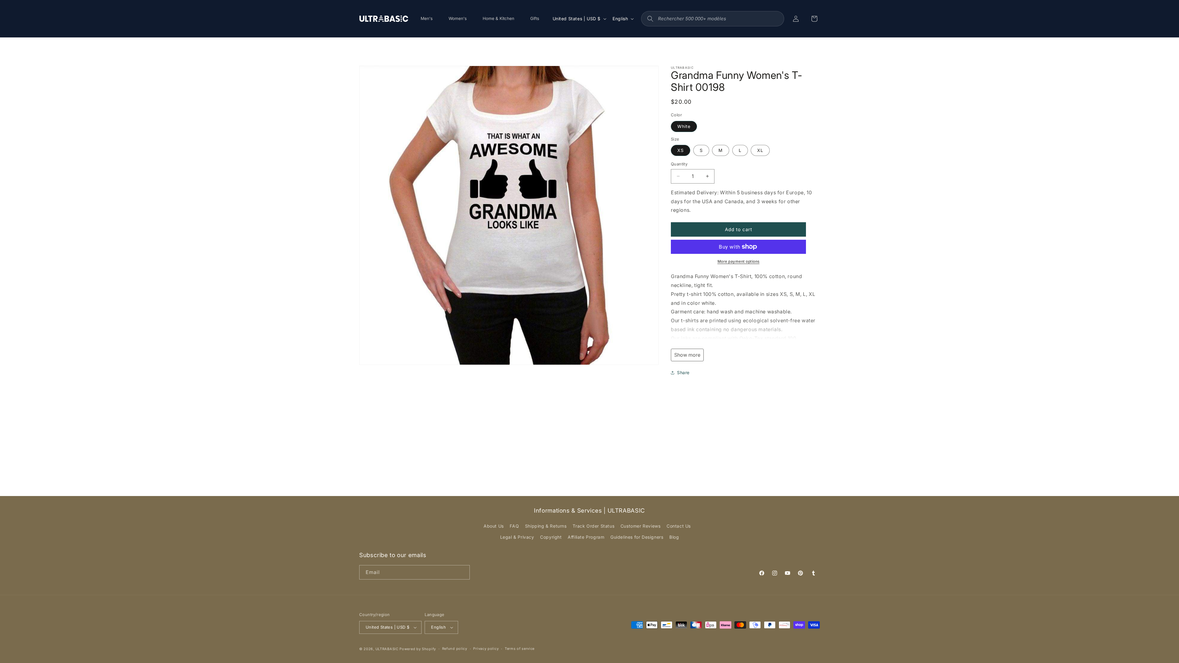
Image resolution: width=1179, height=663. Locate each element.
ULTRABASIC (387, 649)
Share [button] (683, 372)
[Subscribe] (462, 572)
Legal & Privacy (517, 537)
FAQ (514, 526)
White (684, 126)
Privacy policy (486, 648)
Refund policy (454, 648)
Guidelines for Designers (636, 537)
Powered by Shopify (417, 649)
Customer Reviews (641, 526)
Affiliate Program (586, 537)
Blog (674, 537)
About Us (494, 526)
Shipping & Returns (546, 526)
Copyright (551, 537)
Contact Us (679, 526)
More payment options (739, 261)
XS (680, 150)
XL (760, 150)
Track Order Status (593, 526)
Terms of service (520, 648)
